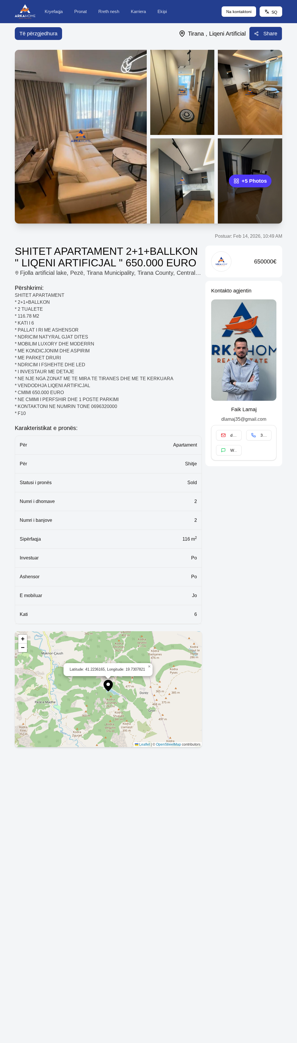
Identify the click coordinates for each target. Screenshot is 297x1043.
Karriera (138, 11)
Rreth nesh (108, 11)
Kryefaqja (54, 11)
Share (270, 33)
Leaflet (144, 744)
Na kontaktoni (238, 11)
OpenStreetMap (168, 744)
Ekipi (162, 11)
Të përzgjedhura (38, 33)
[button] (108, 685)
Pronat (80, 11)
